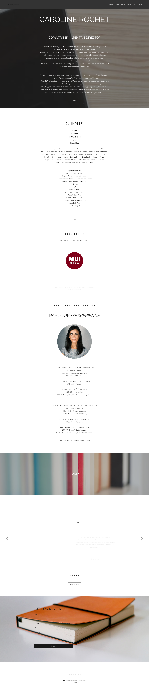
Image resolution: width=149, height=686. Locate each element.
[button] (74, 584)
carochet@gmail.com (75, 674)
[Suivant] (142, 277)
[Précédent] (7, 277)
